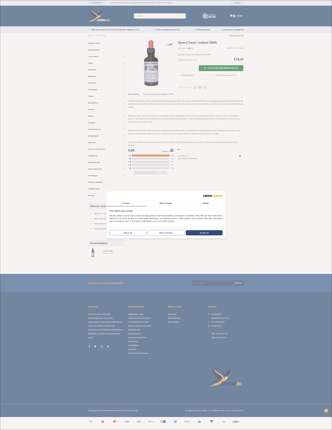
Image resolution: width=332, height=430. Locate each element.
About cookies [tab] (166, 203)
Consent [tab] (126, 203)
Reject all (128, 233)
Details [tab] (206, 203)
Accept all (204, 233)
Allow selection (166, 233)
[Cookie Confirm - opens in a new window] (213, 196)
